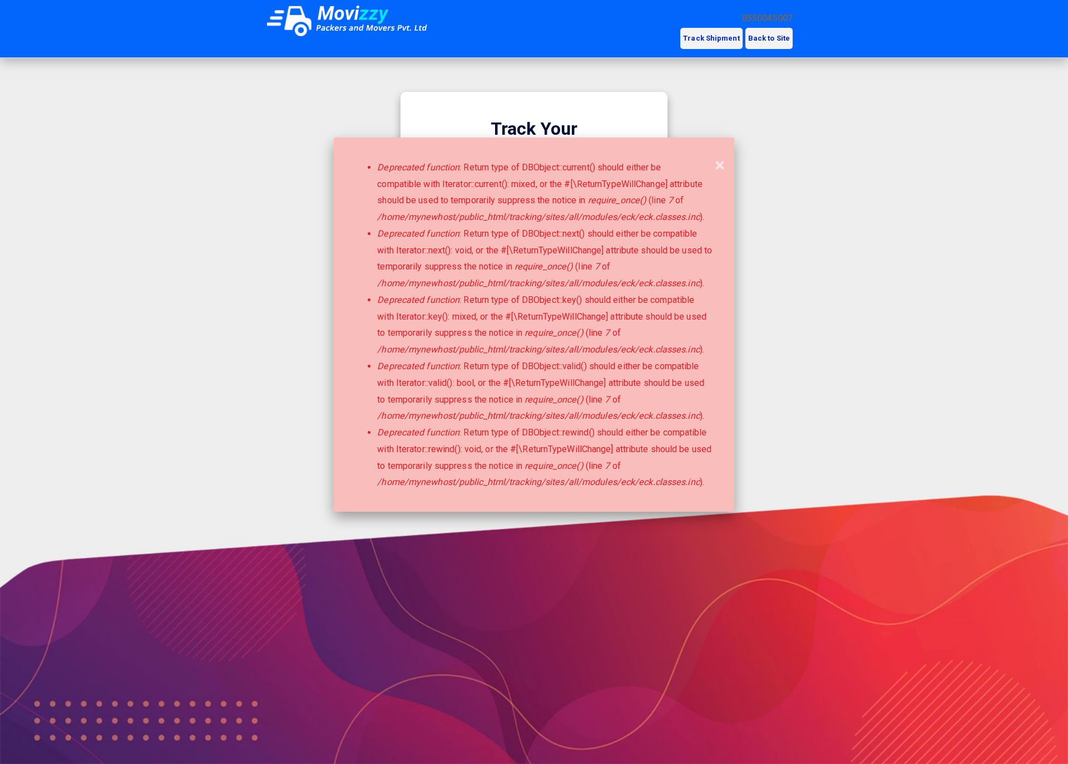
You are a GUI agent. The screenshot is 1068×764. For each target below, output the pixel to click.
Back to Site (769, 38)
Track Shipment (711, 38)
